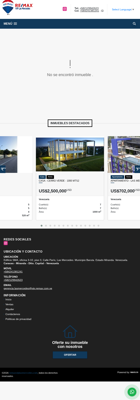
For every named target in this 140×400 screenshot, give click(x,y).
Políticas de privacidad (18, 319)
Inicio (8, 299)
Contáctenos (12, 314)
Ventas (9, 304)
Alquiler (9, 309)
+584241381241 (89, 10)
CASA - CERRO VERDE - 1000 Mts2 (59, 180)
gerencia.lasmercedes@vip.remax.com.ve (28, 288)
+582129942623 (89, 8)
